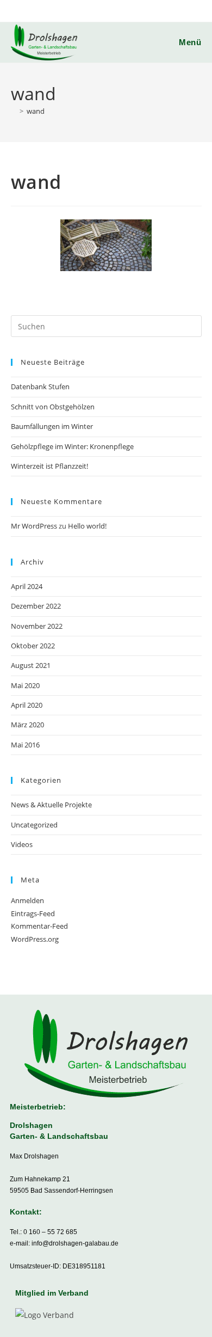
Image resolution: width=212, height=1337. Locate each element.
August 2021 (31, 665)
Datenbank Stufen (40, 386)
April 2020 (26, 705)
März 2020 (27, 724)
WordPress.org (35, 939)
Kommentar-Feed (39, 926)
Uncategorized (34, 825)
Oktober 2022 (33, 646)
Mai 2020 (25, 685)
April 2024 (26, 586)
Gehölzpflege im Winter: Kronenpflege (72, 446)
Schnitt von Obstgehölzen (53, 407)
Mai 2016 (25, 745)
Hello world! (87, 526)
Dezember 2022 (36, 606)
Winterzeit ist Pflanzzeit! (49, 466)
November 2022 (37, 626)
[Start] (13, 111)
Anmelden (27, 900)
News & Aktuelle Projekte (51, 804)
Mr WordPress (34, 526)
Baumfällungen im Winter (52, 426)
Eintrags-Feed (33, 913)
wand (36, 111)
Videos (22, 844)
